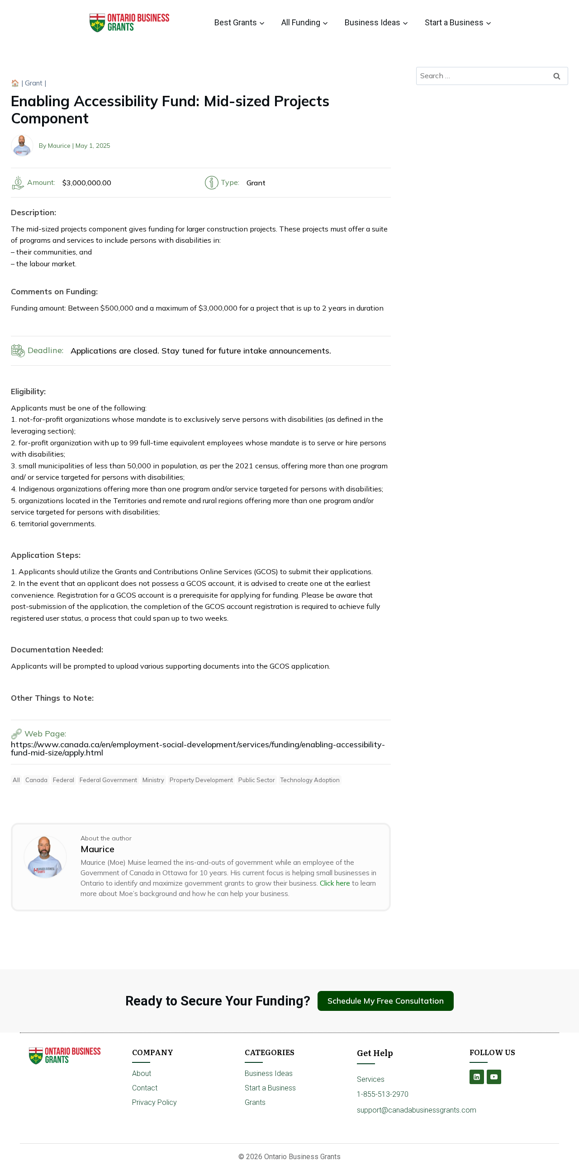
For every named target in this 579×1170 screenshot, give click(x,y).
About (141, 1073)
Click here (335, 883)
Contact (144, 1088)
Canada (36, 779)
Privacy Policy (154, 1102)
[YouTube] (494, 1077)
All (16, 779)
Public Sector (256, 779)
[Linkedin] (477, 1077)
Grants (255, 1102)
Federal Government (108, 779)
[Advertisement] (492, 159)
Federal (63, 779)
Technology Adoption (310, 779)
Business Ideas (269, 1073)
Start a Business (270, 1088)
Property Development (201, 779)
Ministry (153, 779)
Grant (34, 83)
